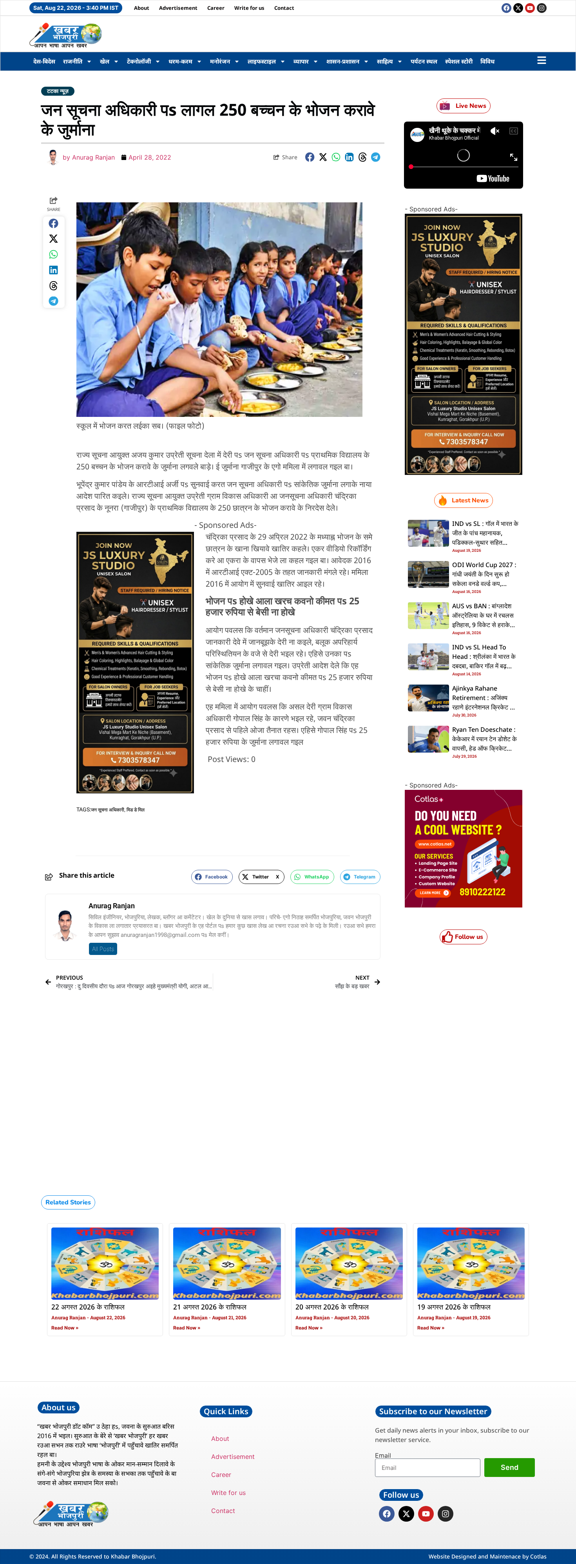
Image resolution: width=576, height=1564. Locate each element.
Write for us (249, 7)
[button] (310, 157)
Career (216, 7)
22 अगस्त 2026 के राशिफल (88, 1307)
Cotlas (538, 1556)
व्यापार (301, 61)
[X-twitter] (518, 8)
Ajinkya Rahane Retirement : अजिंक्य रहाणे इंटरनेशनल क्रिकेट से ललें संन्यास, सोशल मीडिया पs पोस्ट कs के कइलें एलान (483, 708)
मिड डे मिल (136, 810)
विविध (487, 61)
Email (383, 1455)
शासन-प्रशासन (342, 61)
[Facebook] (506, 8)
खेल (104, 61)
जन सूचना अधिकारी (107, 810)
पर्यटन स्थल (424, 61)
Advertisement (178, 7)
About (141, 7)
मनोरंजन (220, 61)
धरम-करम (180, 61)
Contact (284, 7)
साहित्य (385, 61)
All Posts (103, 949)
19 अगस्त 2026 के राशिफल (454, 1307)
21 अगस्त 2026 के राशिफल (209, 1307)
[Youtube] (530, 8)
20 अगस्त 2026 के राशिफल (332, 1307)
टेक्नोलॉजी (139, 61)
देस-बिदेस (44, 61)
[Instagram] (542, 8)
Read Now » (65, 1328)
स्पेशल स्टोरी (459, 61)
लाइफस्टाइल (262, 61)
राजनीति (72, 61)
